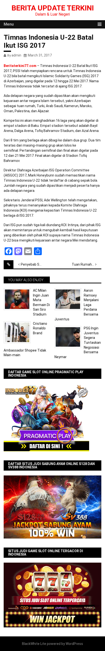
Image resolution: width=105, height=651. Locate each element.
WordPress (74, 644)
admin (16, 55)
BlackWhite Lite (34, 644)
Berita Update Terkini (52, 8)
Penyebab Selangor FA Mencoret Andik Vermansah (35, 264)
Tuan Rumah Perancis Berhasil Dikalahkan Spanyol (86, 264)
